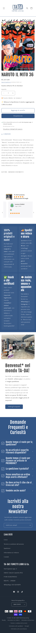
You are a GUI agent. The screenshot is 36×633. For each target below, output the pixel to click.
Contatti (6, 557)
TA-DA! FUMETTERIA (17, 618)
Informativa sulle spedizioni (16, 626)
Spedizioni (7, 548)
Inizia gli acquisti (14, 406)
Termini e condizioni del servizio (14, 544)
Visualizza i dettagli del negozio (12, 129)
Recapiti (27, 626)
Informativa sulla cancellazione (19, 628)
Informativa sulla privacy (27, 620)
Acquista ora (18, 116)
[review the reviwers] (7, 210)
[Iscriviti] (30, 525)
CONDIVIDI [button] (7, 134)
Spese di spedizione (6, 82)
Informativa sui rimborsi (11, 552)
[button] (4, 8)
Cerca (5, 540)
